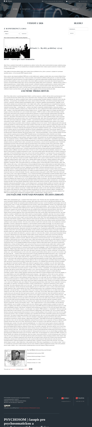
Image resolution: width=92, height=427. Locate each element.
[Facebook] (4, 1)
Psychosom (13, 369)
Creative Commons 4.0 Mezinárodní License (29, 407)
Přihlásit (10, 1)
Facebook (51, 398)
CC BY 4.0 (26, 369)
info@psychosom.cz (66, 401)
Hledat (72, 33)
